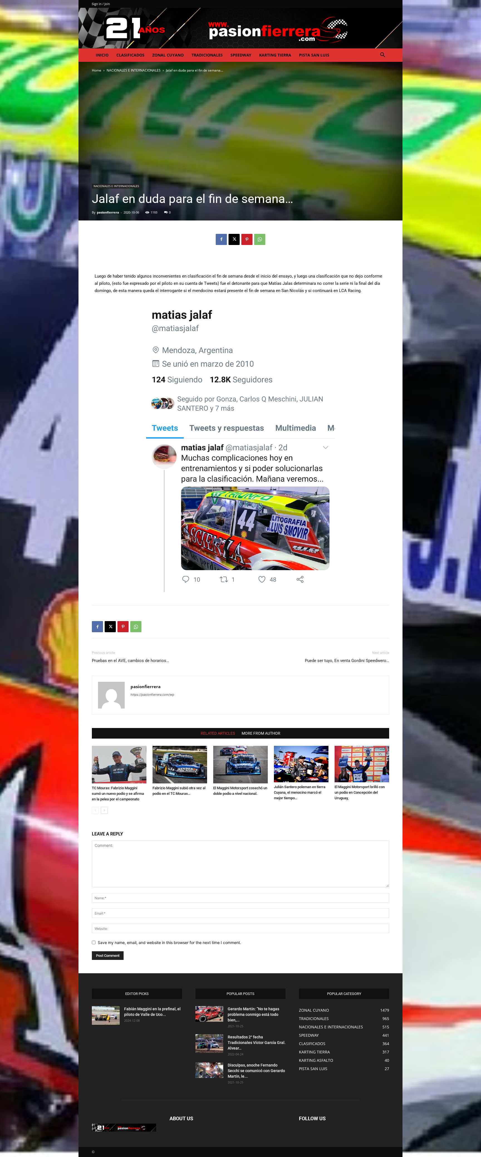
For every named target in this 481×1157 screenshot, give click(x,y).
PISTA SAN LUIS (314, 55)
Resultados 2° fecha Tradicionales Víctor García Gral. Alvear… (257, 1042)
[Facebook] (221, 239)
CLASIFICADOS (130, 55)
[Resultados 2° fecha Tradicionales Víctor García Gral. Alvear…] (209, 1043)
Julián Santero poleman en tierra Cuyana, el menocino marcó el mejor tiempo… (299, 792)
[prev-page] (95, 810)
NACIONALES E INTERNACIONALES (134, 70)
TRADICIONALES (207, 55)
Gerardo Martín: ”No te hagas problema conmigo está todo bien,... (253, 1014)
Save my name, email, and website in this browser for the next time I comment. (169, 942)
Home (96, 70)
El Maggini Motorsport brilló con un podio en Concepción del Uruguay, (360, 792)
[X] (234, 239)
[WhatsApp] (259, 239)
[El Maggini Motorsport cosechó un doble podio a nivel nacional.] (240, 764)
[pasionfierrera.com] (240, 28)
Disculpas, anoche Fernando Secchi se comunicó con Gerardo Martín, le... (256, 1070)
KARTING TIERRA (275, 55)
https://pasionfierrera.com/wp (152, 695)
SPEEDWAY (240, 55)
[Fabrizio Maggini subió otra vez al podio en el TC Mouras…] (180, 764)
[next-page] (104, 810)
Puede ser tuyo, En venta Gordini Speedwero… (347, 660)
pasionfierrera (108, 212)
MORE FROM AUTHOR (261, 733)
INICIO (102, 55)
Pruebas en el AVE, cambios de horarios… (130, 660)
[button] (382, 55)
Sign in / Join (101, 4)
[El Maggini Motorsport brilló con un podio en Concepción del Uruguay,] (362, 764)
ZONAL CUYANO (168, 55)
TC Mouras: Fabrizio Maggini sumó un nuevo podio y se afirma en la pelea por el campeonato (118, 793)
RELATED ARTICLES (218, 733)
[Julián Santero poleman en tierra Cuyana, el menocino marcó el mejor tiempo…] (301, 764)
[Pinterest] (246, 239)
